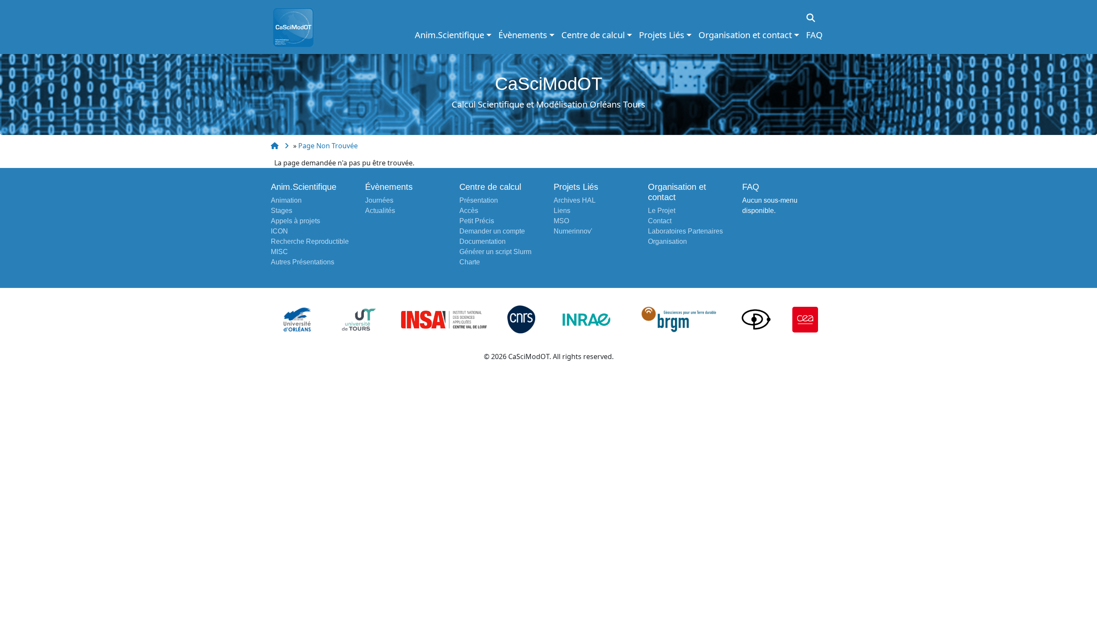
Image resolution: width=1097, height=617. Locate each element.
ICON (279, 231)
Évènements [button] (522, 35)
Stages (281, 210)
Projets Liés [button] (661, 35)
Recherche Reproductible (310, 241)
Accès (468, 210)
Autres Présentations (302, 262)
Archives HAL (575, 200)
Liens (562, 210)
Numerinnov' (573, 231)
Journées (379, 200)
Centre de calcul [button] (593, 35)
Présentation (478, 200)
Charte (469, 262)
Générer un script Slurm (495, 251)
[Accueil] (297, 27)
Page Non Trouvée (328, 145)
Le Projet (661, 210)
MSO (561, 221)
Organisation (667, 241)
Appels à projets (295, 221)
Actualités (380, 210)
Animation (286, 200)
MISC (279, 251)
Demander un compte (492, 231)
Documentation (482, 241)
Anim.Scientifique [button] (449, 35)
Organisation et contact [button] (745, 35)
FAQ (814, 35)
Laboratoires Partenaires (685, 231)
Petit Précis (476, 221)
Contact (659, 221)
